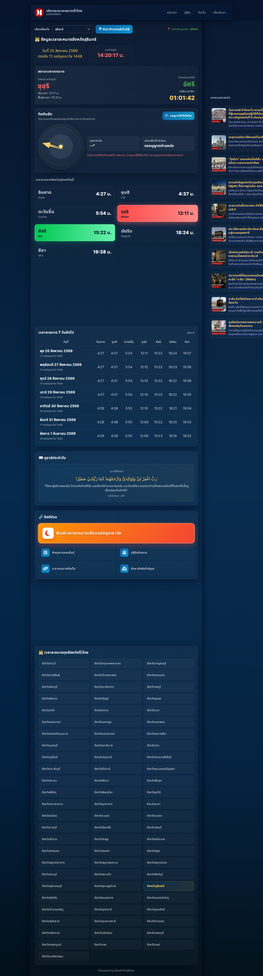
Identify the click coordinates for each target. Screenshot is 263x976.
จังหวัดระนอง (102, 815)
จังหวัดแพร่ (153, 944)
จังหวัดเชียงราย (51, 932)
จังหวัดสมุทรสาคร (157, 862)
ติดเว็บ (202, 12)
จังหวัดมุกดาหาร (103, 804)
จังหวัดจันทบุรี (50, 686)
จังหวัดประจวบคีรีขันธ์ (159, 757)
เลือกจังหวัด (42, 29)
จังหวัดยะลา (153, 804)
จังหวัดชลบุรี (154, 686)
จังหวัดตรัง (48, 710)
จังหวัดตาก (153, 710)
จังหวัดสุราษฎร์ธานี (105, 886)
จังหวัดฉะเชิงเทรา (104, 686)
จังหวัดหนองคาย (103, 897)
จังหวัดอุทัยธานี (50, 921)
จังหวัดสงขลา (102, 850)
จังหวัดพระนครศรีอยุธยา (161, 768)
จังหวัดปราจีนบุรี (51, 768)
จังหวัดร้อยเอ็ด (102, 827)
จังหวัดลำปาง (49, 839)
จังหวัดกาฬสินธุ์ (51, 675)
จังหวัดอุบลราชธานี (105, 921)
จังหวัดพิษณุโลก (103, 792)
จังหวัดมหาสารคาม (52, 804)
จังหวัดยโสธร (49, 815)
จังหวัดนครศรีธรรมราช (55, 733)
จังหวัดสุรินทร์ (155, 886)
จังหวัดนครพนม (156, 722)
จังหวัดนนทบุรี (50, 745)
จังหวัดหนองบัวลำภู (158, 897)
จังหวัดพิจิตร (49, 792)
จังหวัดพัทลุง (154, 780)
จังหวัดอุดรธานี (103, 909)
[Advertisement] (116, 293)
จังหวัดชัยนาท (49, 698)
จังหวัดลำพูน (101, 839)
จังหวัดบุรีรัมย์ (50, 757)
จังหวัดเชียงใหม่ (103, 932)
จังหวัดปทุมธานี (103, 757)
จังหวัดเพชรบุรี (155, 932)
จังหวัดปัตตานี (102, 768)
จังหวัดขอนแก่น (156, 675)
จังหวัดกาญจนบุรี (156, 663)
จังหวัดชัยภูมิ (101, 698)
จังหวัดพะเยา (49, 780)
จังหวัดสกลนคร (50, 850)
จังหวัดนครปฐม (103, 722)
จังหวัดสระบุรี (49, 874)
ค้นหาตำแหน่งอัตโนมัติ (115, 29)
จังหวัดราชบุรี (49, 827)
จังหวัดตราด (101, 710)
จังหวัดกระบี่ (48, 663)
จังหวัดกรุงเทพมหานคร (107, 663)
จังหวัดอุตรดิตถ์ (156, 909)
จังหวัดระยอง (154, 815)
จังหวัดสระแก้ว (102, 874)
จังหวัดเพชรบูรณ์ (51, 944)
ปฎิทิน (187, 12)
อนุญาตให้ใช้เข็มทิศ (181, 116)
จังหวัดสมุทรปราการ (53, 862)
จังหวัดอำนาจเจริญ (52, 909)
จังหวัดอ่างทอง (155, 921)
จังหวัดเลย (100, 944)
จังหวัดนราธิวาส (103, 745)
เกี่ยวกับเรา (219, 12)
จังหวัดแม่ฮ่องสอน (52, 956)
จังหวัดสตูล (153, 850)
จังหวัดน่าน (153, 745)
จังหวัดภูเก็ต (154, 792)
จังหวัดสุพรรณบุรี (52, 886)
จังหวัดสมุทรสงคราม (106, 862)
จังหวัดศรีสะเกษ (156, 839)
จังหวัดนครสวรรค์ (104, 733)
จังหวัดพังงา (101, 780)
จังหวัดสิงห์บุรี (155, 874)
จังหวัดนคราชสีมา (157, 733)
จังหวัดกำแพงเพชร (105, 675)
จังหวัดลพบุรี (154, 827)
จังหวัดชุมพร (154, 698)
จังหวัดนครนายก (51, 722)
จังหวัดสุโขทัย (49, 897)
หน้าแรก (172, 12)
